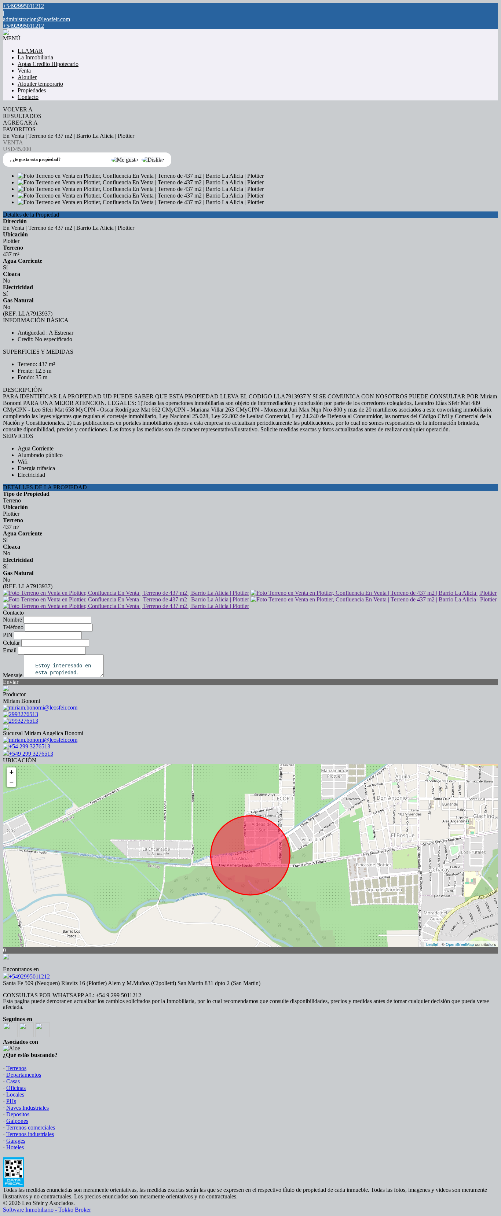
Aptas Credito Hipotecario (48, 64)
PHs (11, 1101)
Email (10, 650)
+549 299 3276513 (31, 754)
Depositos (17, 1114)
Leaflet (432, 944)
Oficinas (16, 1088)
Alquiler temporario (40, 84)
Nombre (12, 619)
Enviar (10, 682)
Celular (11, 643)
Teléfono (13, 627)
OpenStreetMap (460, 944)
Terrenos (16, 1068)
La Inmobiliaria (35, 57)
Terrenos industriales (30, 1134)
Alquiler (27, 77)
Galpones (17, 1121)
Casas (13, 1081)
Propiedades (32, 90)
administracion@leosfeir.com (36, 19)
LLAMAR (30, 51)
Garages (15, 1141)
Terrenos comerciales (30, 1127)
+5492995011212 (29, 976)
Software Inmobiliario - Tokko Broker (47, 1209)
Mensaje (12, 675)
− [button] (12, 782)
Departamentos (23, 1075)
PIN (7, 635)
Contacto (28, 97)
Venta (24, 70)
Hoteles (15, 1147)
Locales (15, 1094)
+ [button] (12, 772)
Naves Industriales (27, 1108)
